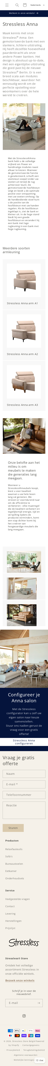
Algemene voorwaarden (25, 1055)
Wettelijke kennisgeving (26, 1060)
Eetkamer (11, 871)
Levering (10, 913)
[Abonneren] (39, 1003)
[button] (7, 5)
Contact (10, 906)
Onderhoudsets (14, 878)
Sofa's (9, 856)
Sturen (13, 828)
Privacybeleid (13, 1050)
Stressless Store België (23, 1041)
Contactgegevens (30, 1045)
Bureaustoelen (14, 863)
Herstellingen (13, 920)
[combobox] (37, 5)
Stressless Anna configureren (24, 742)
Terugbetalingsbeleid (34, 1050)
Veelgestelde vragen (17, 899)
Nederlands (36, 5)
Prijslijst (10, 928)
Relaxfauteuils (14, 849)
